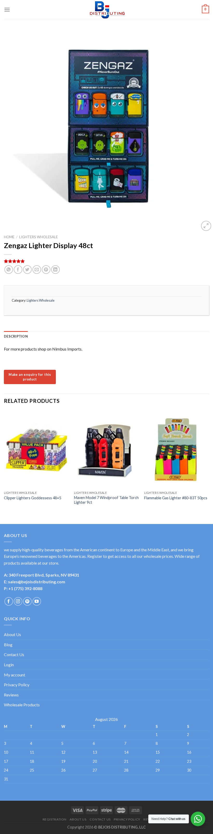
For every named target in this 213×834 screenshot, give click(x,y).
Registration (54, 819)
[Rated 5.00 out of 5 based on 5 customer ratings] (106, 261)
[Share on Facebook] (18, 269)
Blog (8, 644)
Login (9, 664)
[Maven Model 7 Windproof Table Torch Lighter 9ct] (106, 449)
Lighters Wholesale (38, 237)
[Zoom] (206, 226)
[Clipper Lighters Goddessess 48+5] (36, 449)
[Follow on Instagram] (18, 601)
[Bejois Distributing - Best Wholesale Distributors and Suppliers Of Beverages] (106, 9)
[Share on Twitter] (27, 269)
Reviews (11, 694)
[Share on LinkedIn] (55, 269)
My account (14, 674)
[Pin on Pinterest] (46, 269)
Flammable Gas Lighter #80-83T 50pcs (175, 498)
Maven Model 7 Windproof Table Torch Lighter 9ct (106, 500)
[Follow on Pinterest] (27, 601)
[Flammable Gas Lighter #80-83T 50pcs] (176, 449)
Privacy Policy (16, 684)
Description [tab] (16, 336)
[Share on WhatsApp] (8, 269)
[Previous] (4, 463)
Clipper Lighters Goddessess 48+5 (32, 498)
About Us (12, 634)
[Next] (209, 463)
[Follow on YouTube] (36, 601)
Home (9, 237)
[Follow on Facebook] (8, 601)
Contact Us (14, 654)
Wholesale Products (22, 704)
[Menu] (7, 9)
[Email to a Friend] (36, 269)
